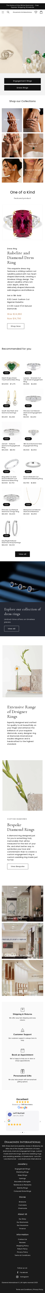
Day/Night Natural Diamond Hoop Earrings (11, 540)
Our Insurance (22, 1225)
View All (11, 627)
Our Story (22, 1219)
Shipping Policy (22, 1246)
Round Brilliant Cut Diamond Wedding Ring (33, 476)
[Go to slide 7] (22, 1132)
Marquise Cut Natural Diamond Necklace (32, 509)
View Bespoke (18, 865)
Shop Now (16, 324)
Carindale (22, 1205)
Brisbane (22, 1202)
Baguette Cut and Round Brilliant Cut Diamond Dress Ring (10, 477)
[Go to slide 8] (24, 1132)
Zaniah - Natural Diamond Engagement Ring (11, 444)
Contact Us (22, 1239)
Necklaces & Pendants (22, 1185)
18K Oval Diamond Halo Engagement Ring (33, 443)
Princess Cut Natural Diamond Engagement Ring (33, 411)
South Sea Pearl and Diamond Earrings (10, 410)
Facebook (24, 1272)
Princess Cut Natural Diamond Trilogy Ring (10, 509)
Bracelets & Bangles (22, 1182)
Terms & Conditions (22, 1255)
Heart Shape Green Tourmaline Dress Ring (11, 377)
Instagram (24, 1277)
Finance (22, 1229)
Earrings (22, 1178)
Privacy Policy (22, 1252)
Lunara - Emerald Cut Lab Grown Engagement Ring (33, 378)
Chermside (22, 1208)
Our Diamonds (22, 1222)
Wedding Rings (22, 1172)
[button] (3, 12)
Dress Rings (22, 86)
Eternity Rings (22, 1188)
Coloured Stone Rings (22, 1191)
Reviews (22, 1242)
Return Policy (22, 1249)
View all (22, 552)
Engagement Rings (22, 79)
